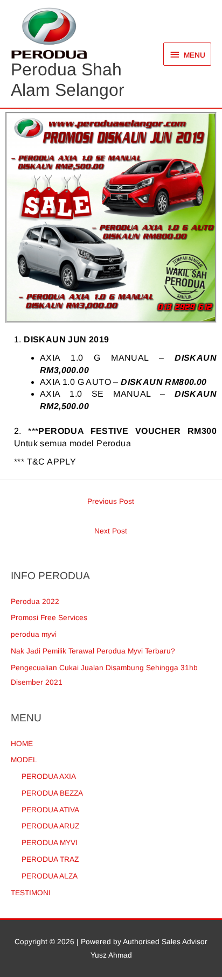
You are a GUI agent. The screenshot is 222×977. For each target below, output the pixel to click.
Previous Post (110, 501)
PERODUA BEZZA (52, 793)
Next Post (110, 531)
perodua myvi (34, 634)
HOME (22, 744)
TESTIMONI (31, 893)
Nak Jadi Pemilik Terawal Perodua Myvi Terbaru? (93, 651)
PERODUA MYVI (50, 843)
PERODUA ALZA (50, 876)
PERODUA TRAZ (50, 859)
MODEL (24, 760)
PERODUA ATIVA (50, 810)
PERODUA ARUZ (50, 826)
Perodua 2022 (35, 602)
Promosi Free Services (49, 618)
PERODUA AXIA (49, 776)
